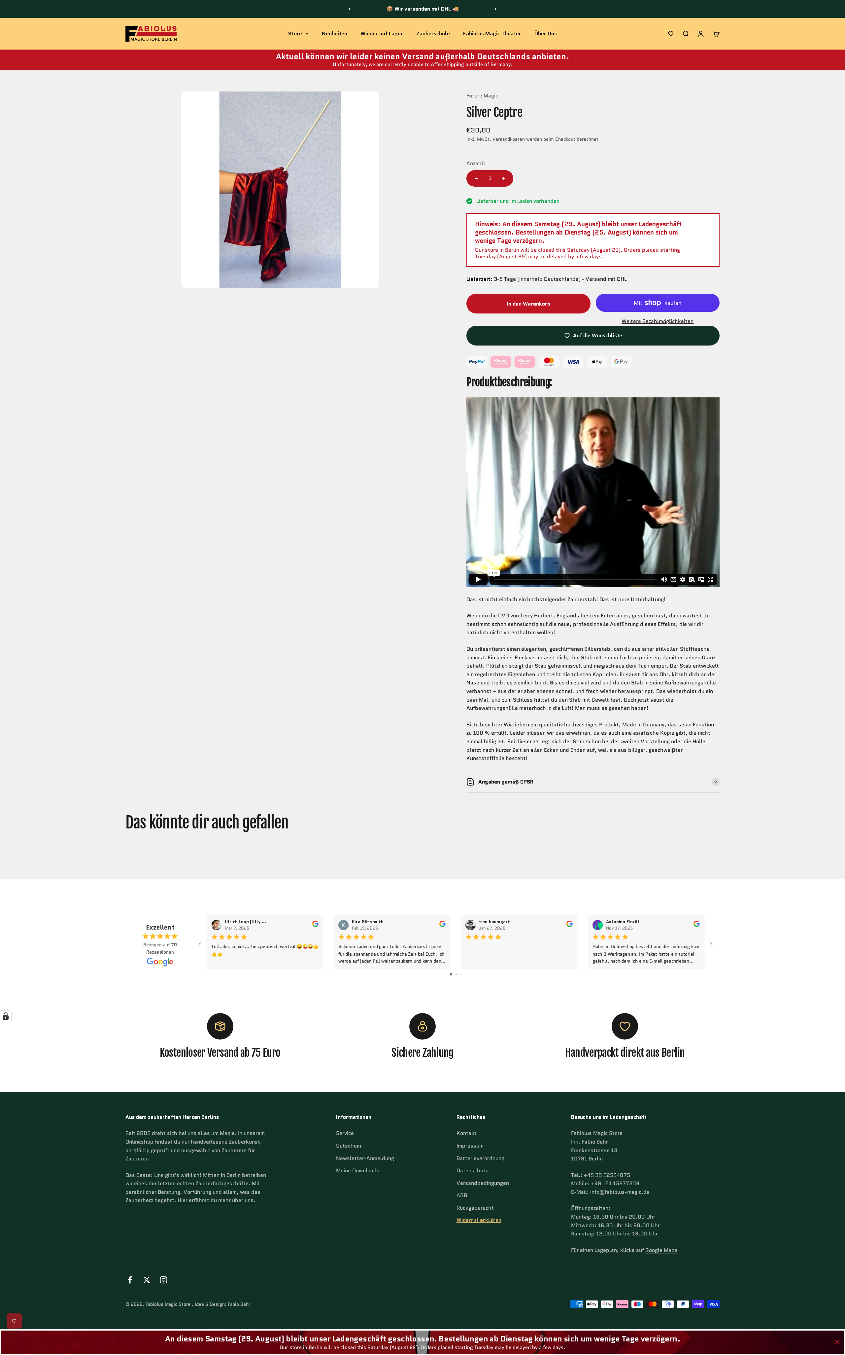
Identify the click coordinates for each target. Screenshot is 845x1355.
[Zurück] (349, 9)
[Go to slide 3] (460, 974)
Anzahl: (475, 163)
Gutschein (348, 1146)
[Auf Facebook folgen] (129, 1279)
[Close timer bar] (837, 1342)
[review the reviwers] (315, 925)
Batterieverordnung (480, 1158)
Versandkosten (508, 139)
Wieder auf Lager (381, 33)
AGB (461, 1195)
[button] (670, 33)
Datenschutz (472, 1170)
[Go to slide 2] (456, 974)
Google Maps (661, 1250)
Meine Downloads (358, 1170)
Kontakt (466, 1133)
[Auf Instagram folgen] (163, 1279)
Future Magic (482, 95)
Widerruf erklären (478, 1220)
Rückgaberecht (475, 1208)
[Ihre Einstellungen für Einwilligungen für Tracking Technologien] (5, 1016)
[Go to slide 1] (451, 974)
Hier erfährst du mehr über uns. (216, 1200)
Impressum (470, 1146)
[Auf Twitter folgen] (146, 1279)
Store (295, 33)
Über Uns (545, 33)
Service (345, 1133)
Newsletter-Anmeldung (365, 1158)
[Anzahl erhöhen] (503, 178)
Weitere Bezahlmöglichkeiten (657, 321)
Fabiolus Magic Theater (492, 33)
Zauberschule (433, 33)
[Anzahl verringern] (476, 178)
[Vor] (495, 9)
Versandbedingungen (482, 1183)
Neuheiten (334, 33)
